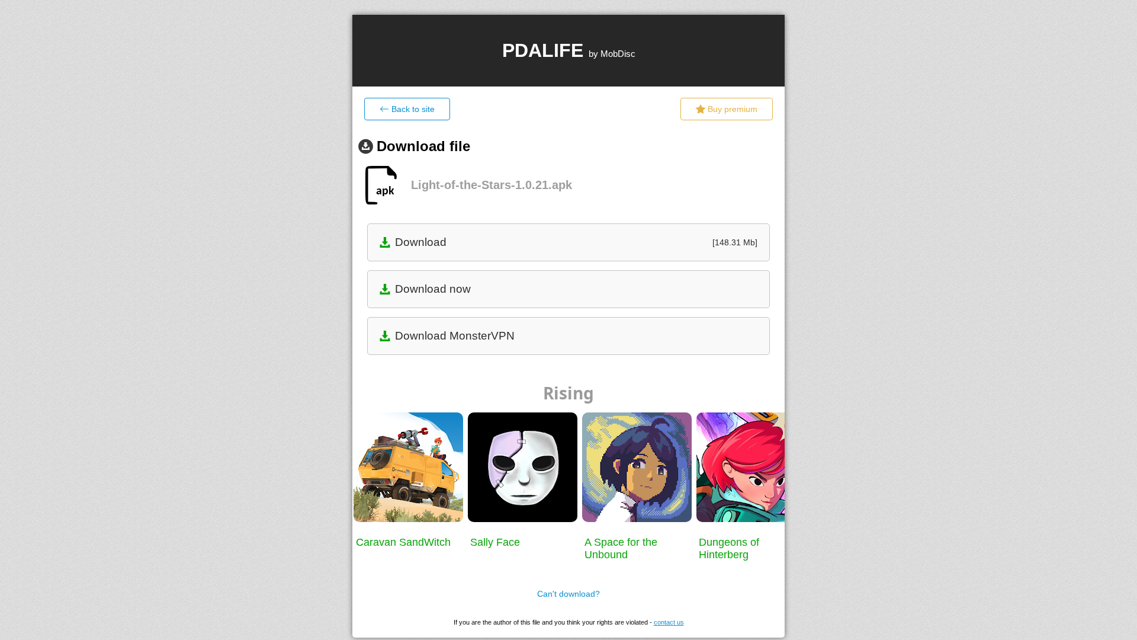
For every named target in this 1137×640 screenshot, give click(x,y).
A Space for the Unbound (620, 548)
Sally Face (495, 542)
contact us (669, 622)
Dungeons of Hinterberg (729, 548)
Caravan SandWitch (403, 542)
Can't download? (568, 594)
